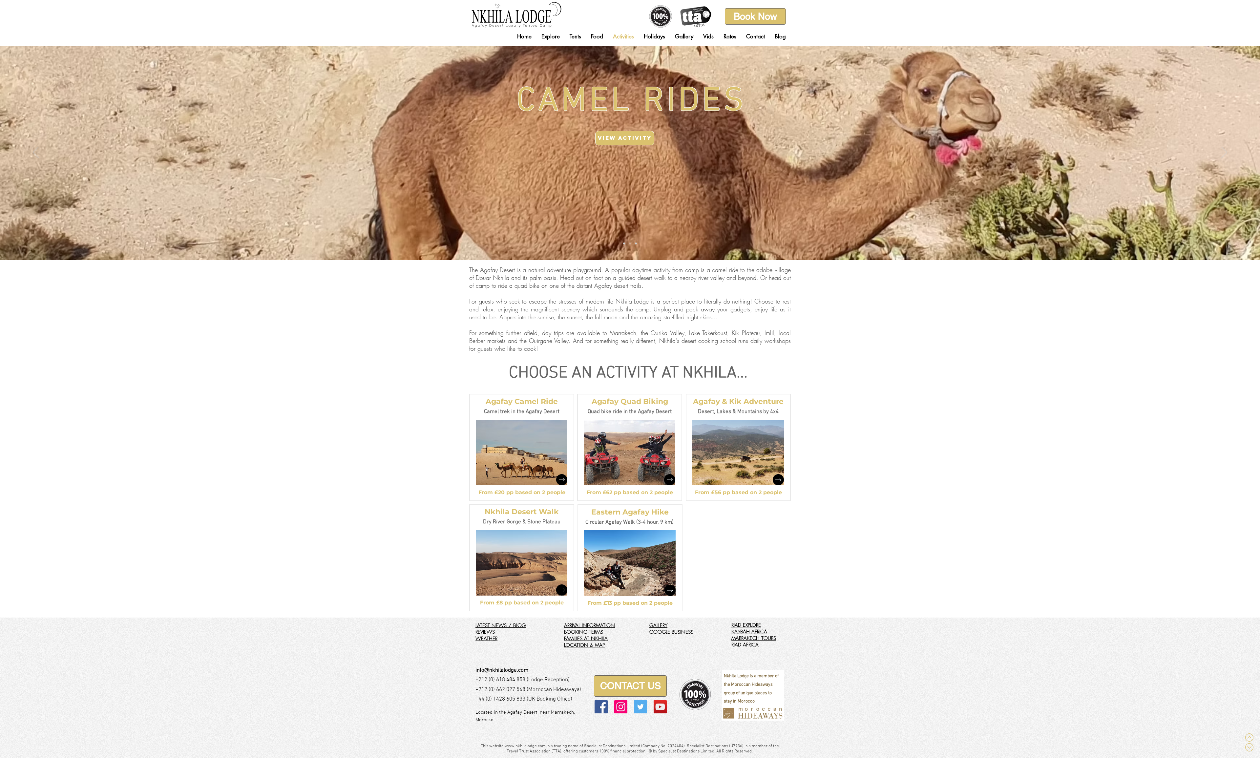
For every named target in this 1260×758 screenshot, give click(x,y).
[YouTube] (660, 706)
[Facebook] (601, 706)
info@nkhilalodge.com (501, 670)
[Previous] (36, 153)
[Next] (1224, 153)
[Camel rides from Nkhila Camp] (630, 243)
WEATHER (486, 638)
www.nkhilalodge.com (525, 746)
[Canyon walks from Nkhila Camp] (636, 243)
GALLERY (658, 625)
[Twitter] (640, 706)
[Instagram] (620, 706)
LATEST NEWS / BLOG (500, 625)
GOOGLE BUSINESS (671, 632)
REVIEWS (485, 632)
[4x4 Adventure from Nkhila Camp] (624, 243)
